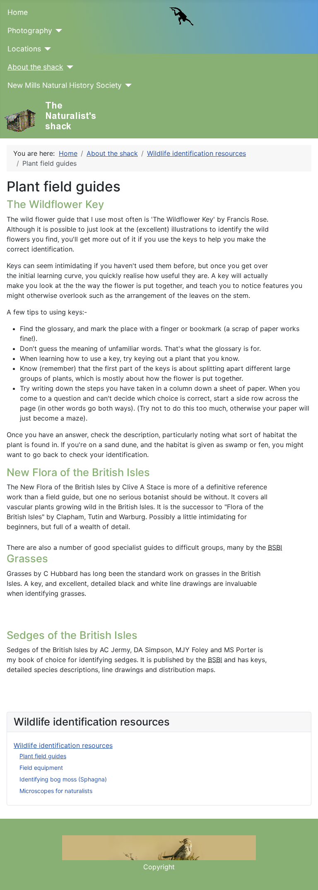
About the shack (35, 67)
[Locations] (46, 49)
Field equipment (41, 767)
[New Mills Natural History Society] (127, 85)
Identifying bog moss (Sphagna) (63, 779)
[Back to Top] (303, 874)
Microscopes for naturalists (55, 790)
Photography (29, 30)
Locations (24, 48)
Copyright (159, 867)
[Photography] (57, 30)
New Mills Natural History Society (64, 85)
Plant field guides (42, 755)
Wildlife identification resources (63, 745)
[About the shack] (68, 67)
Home (17, 12)
